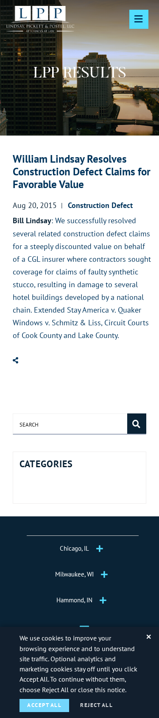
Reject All (96, 705)
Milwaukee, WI (74, 574)
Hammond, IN (74, 600)
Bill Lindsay (32, 220)
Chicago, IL (74, 548)
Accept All (44, 705)
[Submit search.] (136, 423)
